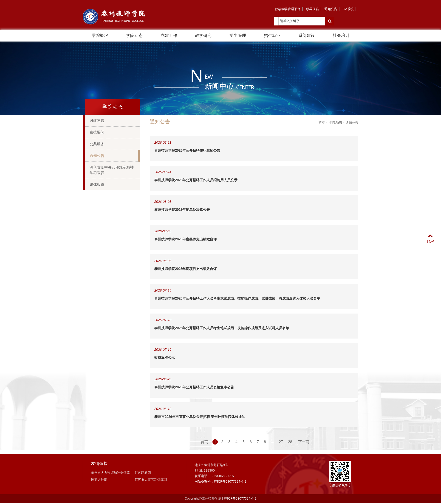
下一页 (303, 442)
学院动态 (134, 35)
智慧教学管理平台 (287, 9)
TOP (430, 241)
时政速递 (97, 120)
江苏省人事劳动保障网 (151, 479)
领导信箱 (312, 9)
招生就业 (272, 35)
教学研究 (203, 35)
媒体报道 (97, 184)
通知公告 (330, 9)
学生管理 (237, 35)
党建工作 (169, 35)
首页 (322, 122)
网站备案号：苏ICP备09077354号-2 (220, 481)
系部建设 (306, 35)
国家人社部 (99, 479)
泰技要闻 (97, 132)
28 (290, 442)
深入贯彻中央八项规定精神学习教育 (112, 170)
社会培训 (341, 35)
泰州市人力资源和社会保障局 (110, 473)
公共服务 (97, 144)
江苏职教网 (143, 473)
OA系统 (348, 9)
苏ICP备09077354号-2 (240, 498)
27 (281, 442)
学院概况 (100, 35)
